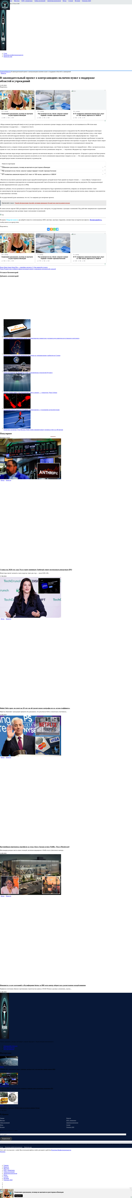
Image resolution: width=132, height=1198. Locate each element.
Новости (9, 1)
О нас (1, 1147)
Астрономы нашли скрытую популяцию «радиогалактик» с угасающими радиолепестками (32, 410)
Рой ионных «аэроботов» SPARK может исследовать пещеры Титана (20, 1108)
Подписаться (6, 1138)
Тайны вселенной (39, 1)
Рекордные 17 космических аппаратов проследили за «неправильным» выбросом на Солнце (32, 355)
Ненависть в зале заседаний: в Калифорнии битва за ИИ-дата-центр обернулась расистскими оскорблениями (43, 985)
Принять (2, 1151)
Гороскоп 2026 (86, 1)
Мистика (16, 1)
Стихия (70, 1)
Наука (64, 1)
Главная (2, 71)
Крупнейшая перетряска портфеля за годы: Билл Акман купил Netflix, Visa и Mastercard (34, 847)
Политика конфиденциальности (13, 1147)
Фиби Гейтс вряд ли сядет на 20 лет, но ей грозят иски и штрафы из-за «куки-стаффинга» (35, 708)
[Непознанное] (3, 49)
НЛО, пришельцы (27, 1)
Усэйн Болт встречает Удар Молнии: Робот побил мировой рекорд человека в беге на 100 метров (33, 429)
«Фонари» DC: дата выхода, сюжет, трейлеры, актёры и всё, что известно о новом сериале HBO (27, 1069)
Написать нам (28, 1147)
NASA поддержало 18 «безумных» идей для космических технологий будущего (28, 372)
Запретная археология (54, 1)
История (77, 1)
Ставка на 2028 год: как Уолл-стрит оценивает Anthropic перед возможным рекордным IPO (36, 570)
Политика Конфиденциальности (61, 1150)
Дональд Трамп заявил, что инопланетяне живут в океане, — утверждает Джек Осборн (30, 392)
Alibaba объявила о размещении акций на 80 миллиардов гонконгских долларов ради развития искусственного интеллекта (41, 338)
